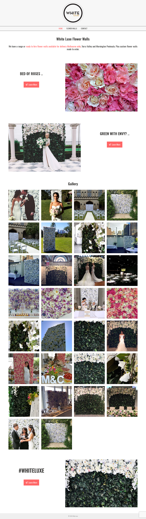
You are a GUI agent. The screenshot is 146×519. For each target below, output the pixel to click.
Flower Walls (72, 28)
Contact (84, 28)
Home (61, 28)
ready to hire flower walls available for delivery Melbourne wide (53, 46)
